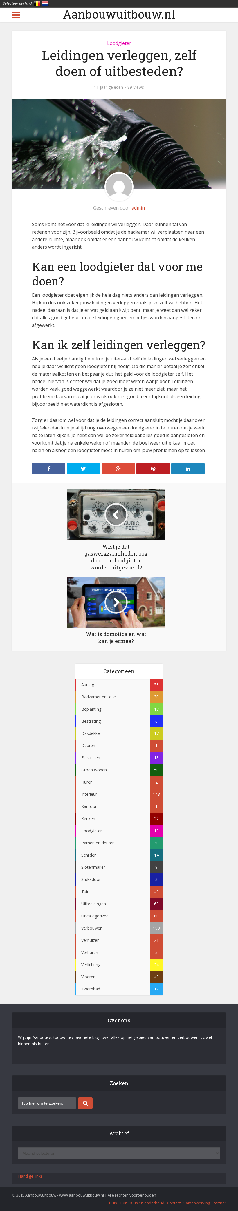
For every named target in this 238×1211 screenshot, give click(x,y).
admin (138, 208)
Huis (113, 1202)
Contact (174, 1202)
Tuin (123, 1202)
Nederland (45, 3)
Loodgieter (119, 43)
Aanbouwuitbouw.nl (119, 14)
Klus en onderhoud (147, 1202)
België (37, 3)
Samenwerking (196, 1202)
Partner (219, 1202)
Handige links (30, 1176)
